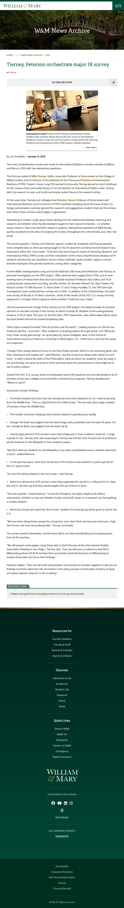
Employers (62, 740)
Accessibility (62, 866)
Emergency (62, 751)
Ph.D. (23, 315)
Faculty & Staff (62, 644)
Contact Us (62, 836)
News (62, 706)
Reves (71, 200)
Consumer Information (62, 872)
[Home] (22, 5)
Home (10, 55)
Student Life (62, 689)
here (90, 339)
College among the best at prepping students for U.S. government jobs (47, 593)
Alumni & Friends (62, 656)
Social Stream (62, 817)
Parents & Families (62, 650)
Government (88, 176)
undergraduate (104, 311)
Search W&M (62, 728)
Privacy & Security (62, 888)
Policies (62, 883)
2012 (48, 55)
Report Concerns (62, 757)
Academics (62, 684)
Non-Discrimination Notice (62, 877)
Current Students (62, 639)
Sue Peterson (59, 200)
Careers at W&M (62, 745)
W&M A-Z (62, 734)
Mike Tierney (38, 176)
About (62, 700)
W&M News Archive (62, 31)
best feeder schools (22, 319)
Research (62, 695)
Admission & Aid (62, 678)
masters (11, 315)
